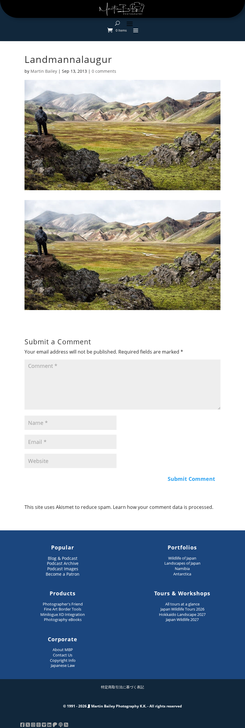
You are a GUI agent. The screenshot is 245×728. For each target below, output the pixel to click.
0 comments (104, 71)
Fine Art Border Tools (62, 609)
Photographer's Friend (63, 604)
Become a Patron (62, 574)
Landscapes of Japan (182, 563)
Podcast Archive (63, 563)
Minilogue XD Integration (62, 614)
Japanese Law (63, 665)
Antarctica (182, 574)
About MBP (63, 649)
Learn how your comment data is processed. (163, 507)
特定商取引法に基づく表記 (122, 687)
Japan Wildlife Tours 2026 (182, 609)
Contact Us (62, 655)
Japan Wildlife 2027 (182, 619)
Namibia (182, 568)
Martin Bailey (43, 71)
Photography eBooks (63, 619)
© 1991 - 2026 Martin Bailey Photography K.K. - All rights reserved (122, 706)
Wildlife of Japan (182, 558)
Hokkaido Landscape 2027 (182, 614)
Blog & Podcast (62, 558)
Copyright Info (63, 660)
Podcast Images (62, 568)
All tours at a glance (182, 604)
